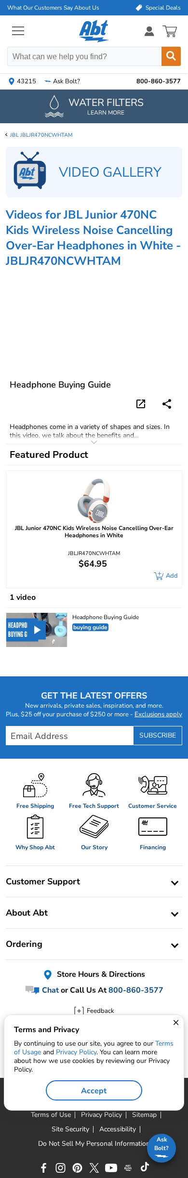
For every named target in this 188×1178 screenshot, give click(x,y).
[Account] (149, 31)
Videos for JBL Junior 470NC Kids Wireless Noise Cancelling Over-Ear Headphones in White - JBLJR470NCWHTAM (93, 238)
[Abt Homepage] (94, 31)
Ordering (24, 944)
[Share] (166, 403)
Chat (49, 990)
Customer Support (43, 881)
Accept (94, 1091)
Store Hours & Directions (100, 974)
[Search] (171, 56)
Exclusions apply (158, 714)
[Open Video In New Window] (142, 403)
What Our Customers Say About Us (53, 8)
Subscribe (157, 735)
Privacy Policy (76, 1052)
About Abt (27, 913)
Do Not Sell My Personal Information (94, 1143)
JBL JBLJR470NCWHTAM (41, 135)
